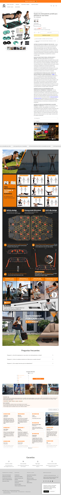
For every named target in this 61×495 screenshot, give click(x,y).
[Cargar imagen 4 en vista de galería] (14, 48)
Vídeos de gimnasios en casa (20, 485)
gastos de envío (37, 29)
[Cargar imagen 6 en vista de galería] (21, 48)
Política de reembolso (6, 491)
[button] (51, 6)
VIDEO (53, 74)
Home (35, 12)
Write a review (38, 378)
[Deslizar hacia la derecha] (58, 1)
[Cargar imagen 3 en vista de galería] (11, 48)
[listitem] (7, 389)
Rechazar (52, 491)
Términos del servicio (21, 491)
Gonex (8, 490)
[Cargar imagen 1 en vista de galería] (8, 48)
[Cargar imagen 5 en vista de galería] (18, 48)
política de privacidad (6, 476)
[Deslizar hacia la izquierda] (3, 1)
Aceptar (46, 491)
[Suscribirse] (58, 475)
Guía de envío (29, 476)
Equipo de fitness (39, 12)
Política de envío (28, 491)
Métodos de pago (30, 478)
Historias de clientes (18, 476)
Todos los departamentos (7, 479)
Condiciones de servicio (7, 478)
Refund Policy (29, 482)
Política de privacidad (14, 491)
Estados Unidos (37, 25)
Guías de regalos (18, 484)
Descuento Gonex (5, 481)
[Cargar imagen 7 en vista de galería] (24, 48)
